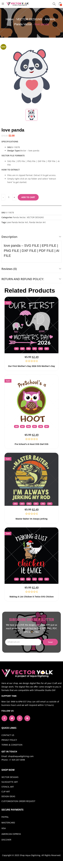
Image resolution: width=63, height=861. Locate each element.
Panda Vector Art (37, 222)
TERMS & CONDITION (11, 744)
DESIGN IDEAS (8, 796)
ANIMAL (50, 19)
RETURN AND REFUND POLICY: (22, 279)
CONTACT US (7, 735)
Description (9, 237)
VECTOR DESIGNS (29, 19)
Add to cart (28, 197)
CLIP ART (5, 791)
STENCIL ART (7, 786)
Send (50, 642)
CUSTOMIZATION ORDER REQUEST (18, 801)
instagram (20, 718)
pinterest (27, 718)
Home (9, 19)
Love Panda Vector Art (17, 222)
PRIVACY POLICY (9, 740)
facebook (4, 718)
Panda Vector (23, 24)
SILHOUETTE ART (9, 782)
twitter (12, 718)
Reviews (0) (9, 269)
